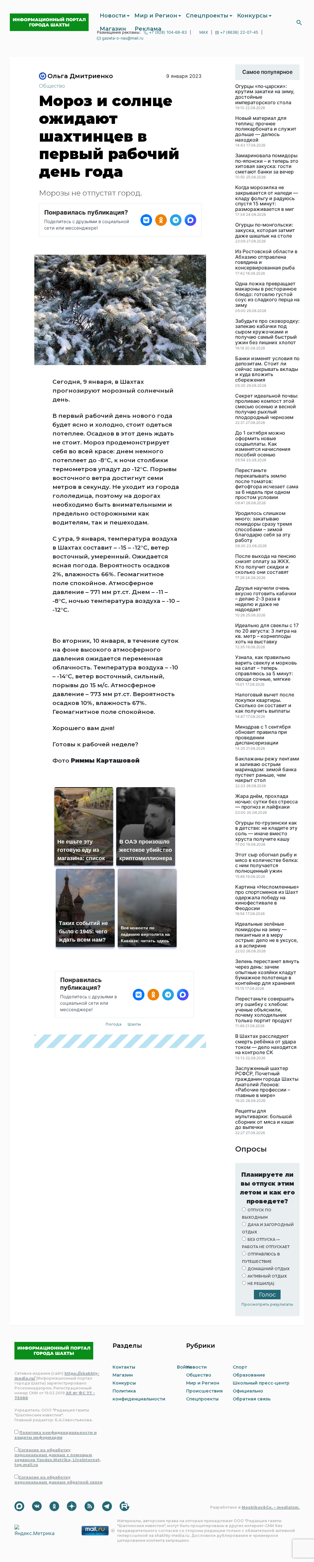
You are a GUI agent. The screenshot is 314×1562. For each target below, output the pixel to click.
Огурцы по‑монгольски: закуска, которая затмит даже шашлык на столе (265, 230)
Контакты (124, 1367)
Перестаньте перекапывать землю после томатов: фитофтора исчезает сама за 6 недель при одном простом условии (266, 484)
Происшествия (204, 1391)
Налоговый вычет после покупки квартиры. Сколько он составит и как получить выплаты (264, 703)
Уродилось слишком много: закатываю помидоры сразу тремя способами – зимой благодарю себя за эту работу (263, 527)
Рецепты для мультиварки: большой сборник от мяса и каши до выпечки (264, 1119)
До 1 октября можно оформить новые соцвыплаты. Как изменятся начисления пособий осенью (262, 443)
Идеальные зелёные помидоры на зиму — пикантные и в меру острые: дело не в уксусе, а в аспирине (266, 934)
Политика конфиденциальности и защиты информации (55, 1435)
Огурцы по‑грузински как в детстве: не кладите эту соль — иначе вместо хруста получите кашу (266, 831)
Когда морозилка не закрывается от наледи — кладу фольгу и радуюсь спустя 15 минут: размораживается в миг (266, 198)
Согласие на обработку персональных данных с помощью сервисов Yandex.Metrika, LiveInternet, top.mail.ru (57, 1457)
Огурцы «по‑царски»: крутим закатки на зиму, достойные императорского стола (265, 94)
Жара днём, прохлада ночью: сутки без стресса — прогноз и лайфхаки (266, 802)
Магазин (113, 28)
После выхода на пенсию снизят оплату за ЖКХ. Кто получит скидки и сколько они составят (265, 564)
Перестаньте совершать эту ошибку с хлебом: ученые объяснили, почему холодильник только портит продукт (264, 1009)
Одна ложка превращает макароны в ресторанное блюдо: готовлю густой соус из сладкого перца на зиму (267, 294)
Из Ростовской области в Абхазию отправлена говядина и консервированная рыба (266, 259)
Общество (52, 86)
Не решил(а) (260, 1283)
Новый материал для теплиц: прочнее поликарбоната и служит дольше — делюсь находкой (266, 129)
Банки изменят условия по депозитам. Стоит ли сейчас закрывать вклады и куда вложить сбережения (267, 369)
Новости (113, 15)
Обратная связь (251, 1399)
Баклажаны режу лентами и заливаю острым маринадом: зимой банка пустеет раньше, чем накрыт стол (267, 769)
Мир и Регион (155, 15)
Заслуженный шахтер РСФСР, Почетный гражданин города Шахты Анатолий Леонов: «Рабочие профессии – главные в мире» (266, 1082)
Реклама (148, 28)
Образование (249, 1375)
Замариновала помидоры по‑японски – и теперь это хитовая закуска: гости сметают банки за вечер (266, 163)
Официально (248, 1391)
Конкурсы (252, 15)
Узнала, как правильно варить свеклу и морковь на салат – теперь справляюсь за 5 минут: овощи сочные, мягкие (266, 668)
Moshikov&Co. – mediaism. (271, 1507)
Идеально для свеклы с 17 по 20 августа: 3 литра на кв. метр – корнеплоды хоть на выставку (267, 633)
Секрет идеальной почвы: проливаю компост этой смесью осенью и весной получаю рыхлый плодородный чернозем (266, 406)
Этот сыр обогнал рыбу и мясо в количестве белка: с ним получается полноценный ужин (266, 863)
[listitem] (146, 220)
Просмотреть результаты (267, 1304)
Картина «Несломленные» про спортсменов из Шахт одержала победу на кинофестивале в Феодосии (267, 897)
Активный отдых (267, 1276)
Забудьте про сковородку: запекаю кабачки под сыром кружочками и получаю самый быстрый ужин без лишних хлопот (267, 331)
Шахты (134, 1024)
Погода (113, 1024)
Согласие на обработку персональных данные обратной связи (58, 1479)
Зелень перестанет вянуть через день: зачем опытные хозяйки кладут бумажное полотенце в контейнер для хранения (267, 972)
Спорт (240, 1367)
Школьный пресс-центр (261, 1383)
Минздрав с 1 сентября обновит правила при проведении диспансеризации (263, 735)
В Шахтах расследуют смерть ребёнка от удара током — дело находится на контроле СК (266, 1044)
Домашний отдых (268, 1269)
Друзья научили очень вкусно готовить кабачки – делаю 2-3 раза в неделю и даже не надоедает (265, 598)
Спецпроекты (207, 15)
